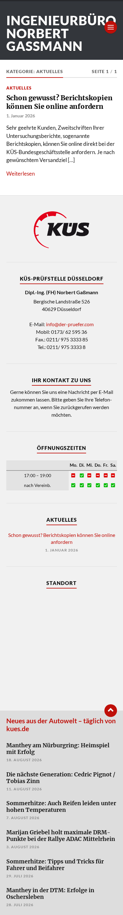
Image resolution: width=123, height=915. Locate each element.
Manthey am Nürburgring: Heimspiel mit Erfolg (57, 749)
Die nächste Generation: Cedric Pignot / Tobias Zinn (60, 778)
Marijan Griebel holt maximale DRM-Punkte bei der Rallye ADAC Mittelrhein (60, 836)
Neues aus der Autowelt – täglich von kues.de (61, 724)
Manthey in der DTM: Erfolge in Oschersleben (50, 893)
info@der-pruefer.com (70, 324)
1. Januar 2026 (20, 115)
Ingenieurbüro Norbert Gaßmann (61, 33)
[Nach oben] (110, 710)
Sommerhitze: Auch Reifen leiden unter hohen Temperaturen (61, 806)
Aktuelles (19, 87)
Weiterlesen (20, 173)
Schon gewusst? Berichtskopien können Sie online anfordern (59, 102)
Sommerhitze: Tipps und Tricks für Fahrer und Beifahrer (55, 865)
